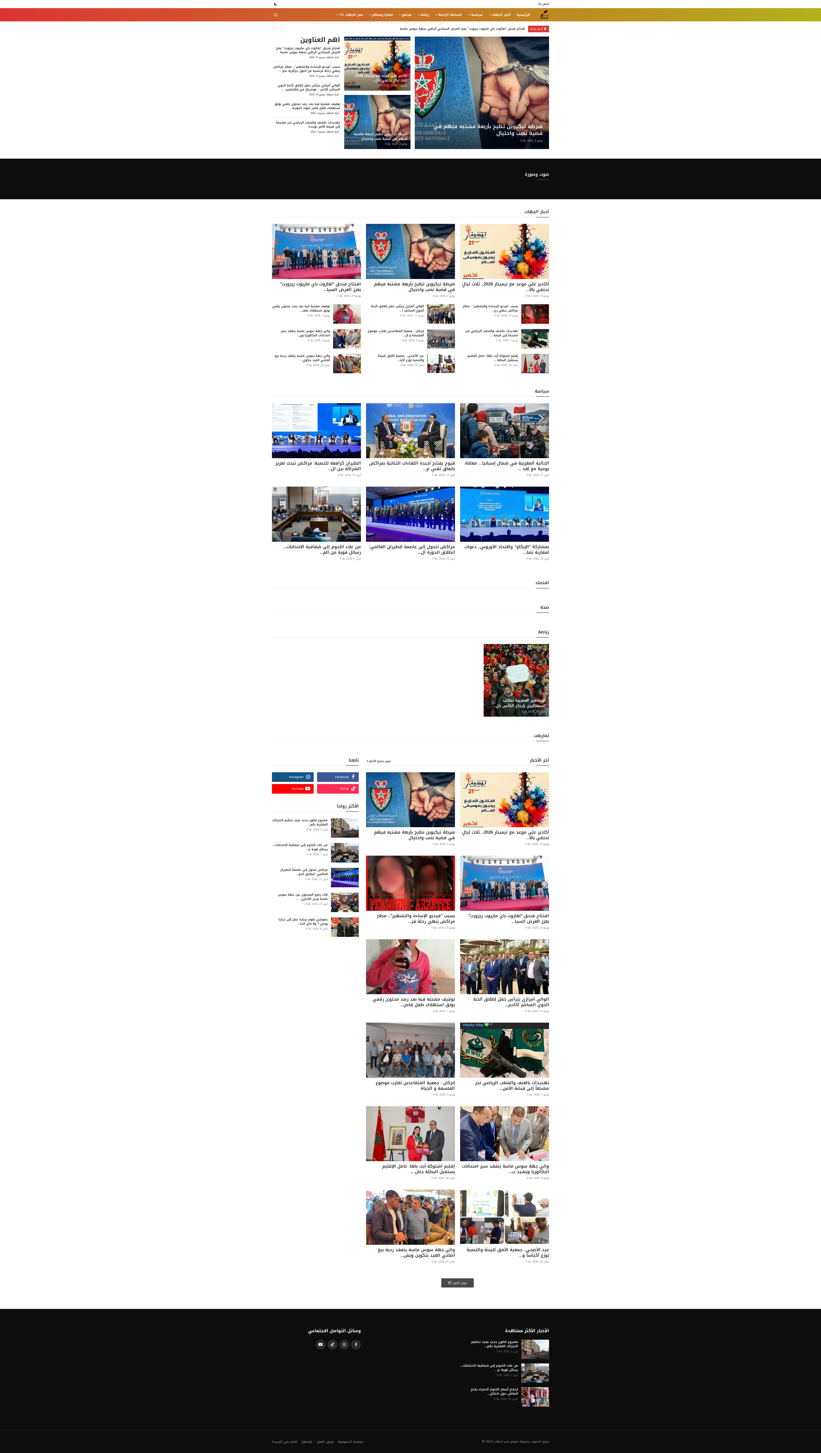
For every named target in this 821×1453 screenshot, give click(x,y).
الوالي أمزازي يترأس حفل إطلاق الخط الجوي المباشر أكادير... (511, 1001)
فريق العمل (325, 1442)
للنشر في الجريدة (284, 1442)
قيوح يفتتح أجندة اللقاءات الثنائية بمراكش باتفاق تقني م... (412, 465)
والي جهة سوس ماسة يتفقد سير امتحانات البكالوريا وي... (305, 333)
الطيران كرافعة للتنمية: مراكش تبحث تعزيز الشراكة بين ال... (318, 465)
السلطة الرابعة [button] (450, 15)
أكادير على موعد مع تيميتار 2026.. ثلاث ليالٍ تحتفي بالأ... (505, 286)
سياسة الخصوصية (350, 1442)
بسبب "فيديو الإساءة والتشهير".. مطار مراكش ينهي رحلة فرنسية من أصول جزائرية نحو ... (306, 69)
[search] (276, 15)
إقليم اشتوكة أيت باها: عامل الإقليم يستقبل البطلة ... (492, 358)
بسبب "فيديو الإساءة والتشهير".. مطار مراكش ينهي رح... (490, 308)
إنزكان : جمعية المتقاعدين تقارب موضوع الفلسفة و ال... (396, 333)
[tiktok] (332, 1345)
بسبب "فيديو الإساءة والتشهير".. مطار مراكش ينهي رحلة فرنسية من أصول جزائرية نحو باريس (457, 29)
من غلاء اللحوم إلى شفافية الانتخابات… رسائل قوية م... (300, 847)
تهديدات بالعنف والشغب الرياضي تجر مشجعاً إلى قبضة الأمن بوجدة (308, 125)
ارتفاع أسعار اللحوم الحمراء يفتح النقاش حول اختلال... (494, 1391)
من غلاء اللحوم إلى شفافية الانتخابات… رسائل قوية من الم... (322, 549)
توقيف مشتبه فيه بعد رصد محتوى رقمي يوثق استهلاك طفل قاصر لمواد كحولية (307, 106)
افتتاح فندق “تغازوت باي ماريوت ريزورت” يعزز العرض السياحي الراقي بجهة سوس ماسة (308, 50)
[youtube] (321, 1345)
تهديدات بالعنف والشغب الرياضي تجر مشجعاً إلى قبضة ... (491, 333)
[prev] (275, 29)
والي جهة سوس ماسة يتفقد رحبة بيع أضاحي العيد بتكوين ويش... (416, 1252)
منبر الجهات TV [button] (351, 15)
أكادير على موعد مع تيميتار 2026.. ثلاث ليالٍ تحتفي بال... (380, 78)
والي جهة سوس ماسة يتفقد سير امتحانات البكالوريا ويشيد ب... (505, 1168)
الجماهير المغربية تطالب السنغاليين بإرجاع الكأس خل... (519, 703)
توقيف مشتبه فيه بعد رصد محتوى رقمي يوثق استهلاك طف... (301, 308)
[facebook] (356, 1345)
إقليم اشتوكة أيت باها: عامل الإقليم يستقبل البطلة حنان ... (418, 1168)
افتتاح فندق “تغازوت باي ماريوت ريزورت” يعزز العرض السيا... (320, 286)
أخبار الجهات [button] (501, 15)
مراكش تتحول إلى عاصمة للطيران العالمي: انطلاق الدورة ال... (412, 549)
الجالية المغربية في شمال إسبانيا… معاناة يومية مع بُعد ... (507, 465)
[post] (482, 93)
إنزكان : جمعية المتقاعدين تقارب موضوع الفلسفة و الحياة (415, 1085)
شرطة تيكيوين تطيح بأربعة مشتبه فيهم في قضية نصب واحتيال (380, 136)
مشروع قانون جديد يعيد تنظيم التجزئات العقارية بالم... (300, 822)
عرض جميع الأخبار (380, 761)
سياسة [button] (476, 15)
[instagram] (344, 1345)
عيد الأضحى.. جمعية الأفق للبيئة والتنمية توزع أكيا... (401, 358)
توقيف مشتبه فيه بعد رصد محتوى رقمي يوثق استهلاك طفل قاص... (414, 1001)
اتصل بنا (544, 4)
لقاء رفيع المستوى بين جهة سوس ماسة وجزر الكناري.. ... (303, 897)
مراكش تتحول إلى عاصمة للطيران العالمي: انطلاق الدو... (304, 872)
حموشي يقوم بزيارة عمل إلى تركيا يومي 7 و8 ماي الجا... (303, 921)
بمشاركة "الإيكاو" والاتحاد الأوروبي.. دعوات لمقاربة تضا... (506, 549)
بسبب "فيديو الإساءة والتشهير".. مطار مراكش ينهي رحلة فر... (416, 918)
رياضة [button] (425, 15)
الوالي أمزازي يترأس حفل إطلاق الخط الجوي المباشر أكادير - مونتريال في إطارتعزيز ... (309, 87)
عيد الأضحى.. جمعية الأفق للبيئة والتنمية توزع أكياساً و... (508, 1252)
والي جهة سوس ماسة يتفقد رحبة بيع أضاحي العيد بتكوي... (302, 358)
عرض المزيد (459, 1283)
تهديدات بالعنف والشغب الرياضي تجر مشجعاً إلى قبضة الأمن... (512, 1085)
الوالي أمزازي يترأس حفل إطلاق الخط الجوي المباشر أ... (397, 308)
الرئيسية (523, 15)
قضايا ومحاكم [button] (382, 15)
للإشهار (306, 1442)
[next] (282, 29)
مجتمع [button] (406, 15)
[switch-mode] (275, 4)
